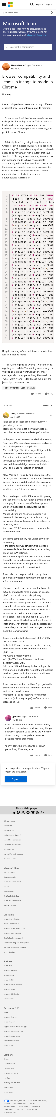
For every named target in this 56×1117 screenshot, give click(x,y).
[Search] (32, 4)
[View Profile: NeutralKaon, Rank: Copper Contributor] (6, 66)
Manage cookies (9, 1106)
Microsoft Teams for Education (14, 928)
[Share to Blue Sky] (32, 811)
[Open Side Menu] (4, 4)
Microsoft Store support (12, 882)
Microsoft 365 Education (12, 933)
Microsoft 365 (9, 980)
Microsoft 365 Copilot (11, 994)
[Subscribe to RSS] (37, 811)
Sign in (15, 778)
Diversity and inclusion (12, 1083)
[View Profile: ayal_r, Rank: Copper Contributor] (6, 415)
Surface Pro (8, 825)
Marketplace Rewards (11, 1041)
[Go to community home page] (10, 4)
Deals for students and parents (15, 947)
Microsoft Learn (9, 1022)
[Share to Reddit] (28, 811)
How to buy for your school (13, 938)
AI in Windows (9, 849)
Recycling (19, 1109)
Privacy (32, 1103)
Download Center (10, 877)
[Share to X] (23, 811)
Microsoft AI (8, 966)
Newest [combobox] (47, 405)
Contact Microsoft (19, 1103)
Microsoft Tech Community (13, 1031)
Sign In (49, 4)
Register (39, 4)
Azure (6, 1012)
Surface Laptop (9, 830)
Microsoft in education (12, 919)
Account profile (9, 872)
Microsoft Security (10, 970)
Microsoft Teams (11, 12)
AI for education (9, 952)
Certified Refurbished (11, 896)
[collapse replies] (28, 411)
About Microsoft (9, 1064)
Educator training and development (16, 942)
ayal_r (13, 413)
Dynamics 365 (9, 975)
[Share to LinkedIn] (13, 811)
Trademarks (36, 1106)
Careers (6, 1059)
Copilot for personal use (12, 844)
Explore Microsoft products (13, 854)
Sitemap (7, 1103)
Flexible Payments (10, 905)
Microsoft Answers (36, 34)
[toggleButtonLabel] (52, 12)
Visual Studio (8, 1045)
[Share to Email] (42, 811)
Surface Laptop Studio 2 (12, 835)
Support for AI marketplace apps (15, 1026)
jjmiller (16, 716)
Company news (9, 1068)
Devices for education (11, 924)
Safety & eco (8, 1109)
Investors (7, 1078)
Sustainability (8, 1092)
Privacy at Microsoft (11, 1073)
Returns (6, 886)
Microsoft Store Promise (12, 901)
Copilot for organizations (13, 840)
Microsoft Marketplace (12, 1036)
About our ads (32, 1109)
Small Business (9, 999)
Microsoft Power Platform (13, 984)
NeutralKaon (17, 65)
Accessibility (8, 1087)
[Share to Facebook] (18, 811)
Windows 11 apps (10, 859)
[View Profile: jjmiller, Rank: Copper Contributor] (8, 718)
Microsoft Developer (11, 1017)
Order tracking (9, 891)
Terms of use (23, 1106)
